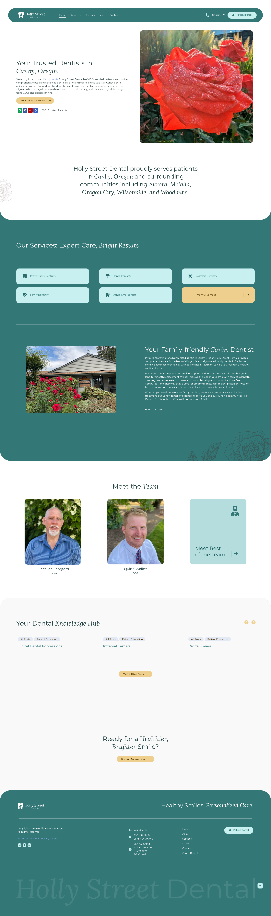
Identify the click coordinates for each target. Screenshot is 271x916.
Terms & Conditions (28, 838)
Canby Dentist (190, 853)
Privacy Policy (49, 838)
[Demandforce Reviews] (35, 110)
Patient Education (47, 639)
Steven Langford (55, 570)
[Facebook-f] (24, 845)
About (74, 15)
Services (90, 15)
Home (62, 15)
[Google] (20, 110)
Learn (102, 15)
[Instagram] (19, 845)
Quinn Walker (135, 570)
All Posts (25, 639)
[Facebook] (25, 110)
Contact (114, 15)
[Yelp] (30, 110)
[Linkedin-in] (29, 845)
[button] (246, 622)
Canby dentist (51, 79)
